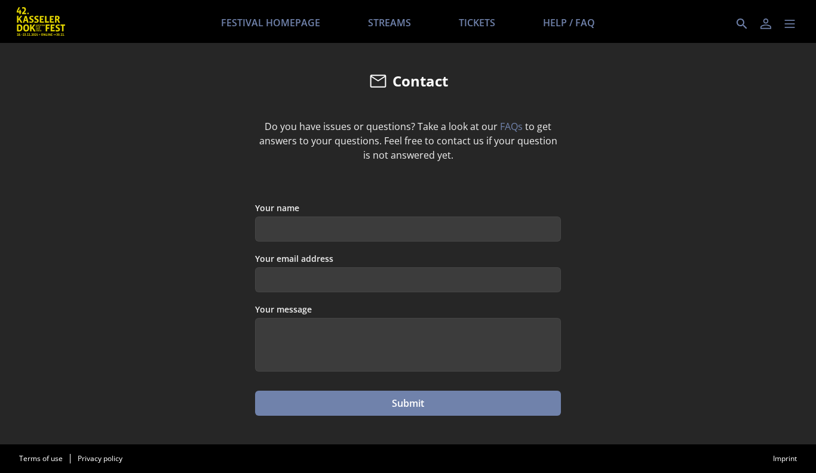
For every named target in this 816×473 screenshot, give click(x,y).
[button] (790, 24)
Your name (277, 208)
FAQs (511, 126)
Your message (283, 309)
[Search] (742, 24)
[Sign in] (766, 24)
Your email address (294, 258)
